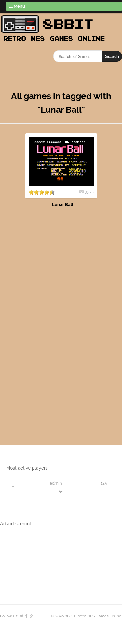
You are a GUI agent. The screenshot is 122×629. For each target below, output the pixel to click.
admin (56, 483)
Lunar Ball (62, 204)
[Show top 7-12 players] (61, 491)
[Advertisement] (37, 324)
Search (112, 56)
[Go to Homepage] (55, 41)
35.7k (89, 192)
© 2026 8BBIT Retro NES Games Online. (86, 616)
